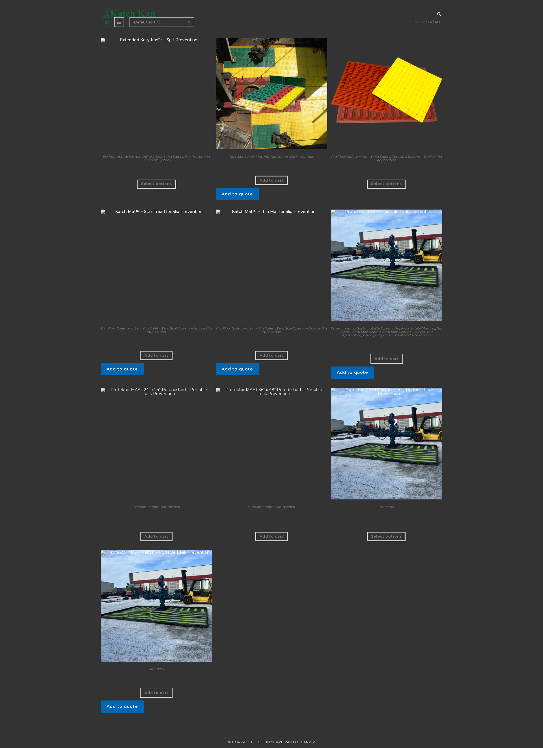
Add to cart (271, 180)
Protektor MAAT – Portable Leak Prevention (386, 341)
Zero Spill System (156, 160)
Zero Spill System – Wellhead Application (397, 335)
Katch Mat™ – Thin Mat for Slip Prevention (271, 338)
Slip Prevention (197, 156)
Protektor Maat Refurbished (156, 507)
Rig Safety (174, 156)
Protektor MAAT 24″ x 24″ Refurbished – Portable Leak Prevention (156, 516)
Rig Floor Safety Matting (249, 156)
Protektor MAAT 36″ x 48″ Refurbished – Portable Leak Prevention (271, 516)
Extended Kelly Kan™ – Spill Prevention (156, 166)
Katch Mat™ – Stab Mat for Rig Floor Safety (386, 166)
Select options (156, 184)
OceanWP (305, 742)
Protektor (386, 507)
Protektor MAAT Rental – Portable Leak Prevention (156, 675)
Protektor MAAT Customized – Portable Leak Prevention (386, 516)
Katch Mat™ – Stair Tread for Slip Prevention (156, 338)
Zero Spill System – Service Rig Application (409, 158)
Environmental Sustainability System (134, 156)
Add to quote (237, 194)
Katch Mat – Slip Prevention (271, 163)
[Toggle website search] (439, 14)
